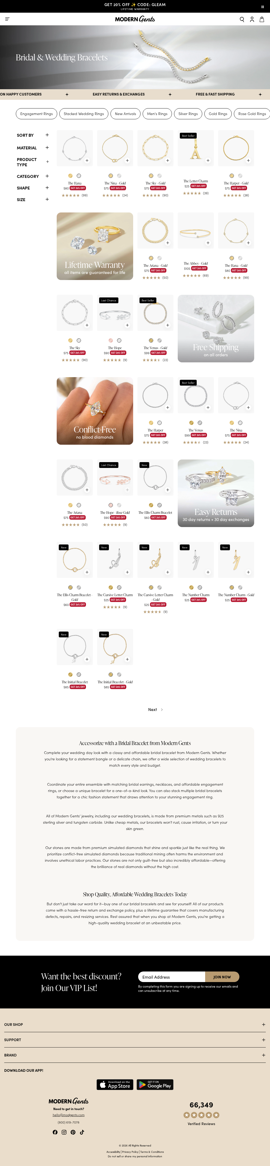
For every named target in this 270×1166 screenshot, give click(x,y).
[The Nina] (236, 395)
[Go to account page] (252, 19)
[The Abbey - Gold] (196, 230)
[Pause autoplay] (262, 6)
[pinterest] (73, 1131)
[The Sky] (75, 313)
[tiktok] (82, 1131)
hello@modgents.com (69, 1115)
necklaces (164, 784)
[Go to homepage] (135, 19)
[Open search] (242, 19)
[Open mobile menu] (7, 19)
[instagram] (64, 1131)
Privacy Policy (130, 1151)
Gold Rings (218, 113)
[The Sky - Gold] (155, 148)
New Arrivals (125, 113)
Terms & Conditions (152, 1151)
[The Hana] (75, 148)
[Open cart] (262, 19)
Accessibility (113, 1151)
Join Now (222, 976)
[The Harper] (155, 395)
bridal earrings (141, 784)
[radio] (70, 176)
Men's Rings (157, 113)
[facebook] (55, 1131)
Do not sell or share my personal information (135, 1156)
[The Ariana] (75, 477)
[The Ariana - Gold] (155, 230)
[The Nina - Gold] (115, 148)
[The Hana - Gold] (236, 230)
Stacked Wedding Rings (84, 113)
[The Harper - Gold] (236, 148)
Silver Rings (188, 113)
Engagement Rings (36, 113)
